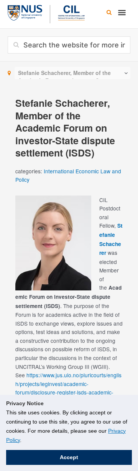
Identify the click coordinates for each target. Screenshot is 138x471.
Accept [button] (69, 457)
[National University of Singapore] (25, 12)
